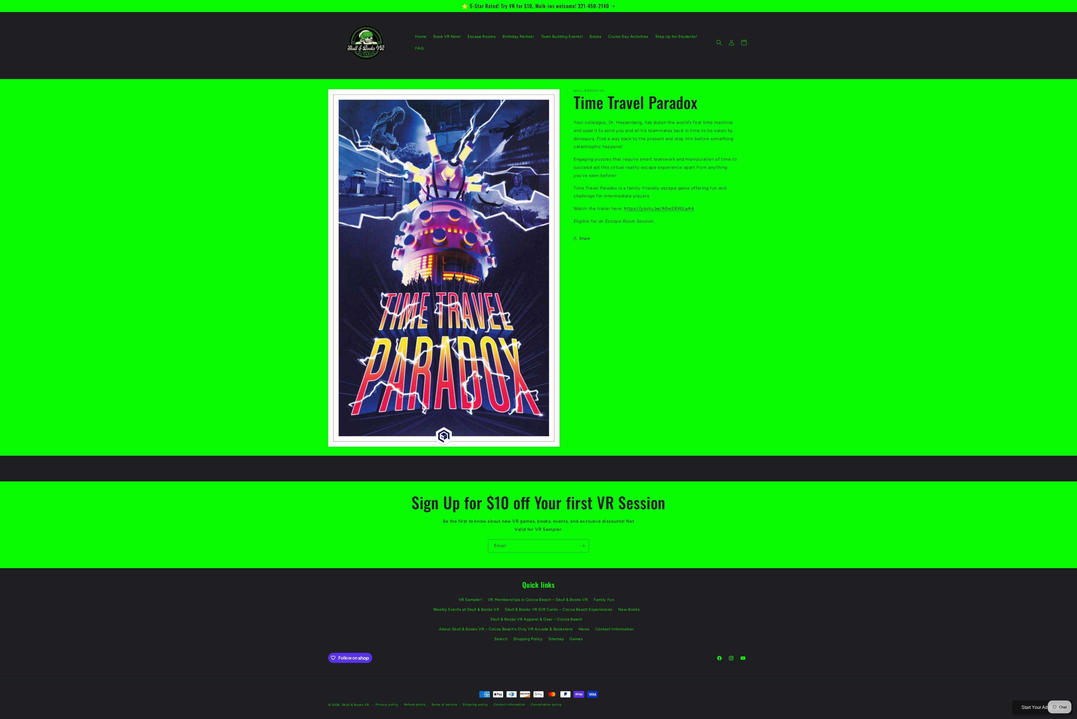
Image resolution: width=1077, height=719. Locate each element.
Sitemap (556, 639)
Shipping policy (475, 704)
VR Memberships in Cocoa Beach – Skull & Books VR (538, 599)
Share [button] (584, 238)
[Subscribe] (582, 545)
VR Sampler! (470, 599)
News (584, 629)
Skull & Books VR (355, 705)
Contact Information (614, 629)
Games (576, 639)
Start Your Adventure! (1042, 707)
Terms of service (444, 704)
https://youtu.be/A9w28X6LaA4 (659, 208)
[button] (719, 42)
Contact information (509, 704)
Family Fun (603, 599)
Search (501, 639)
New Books (629, 609)
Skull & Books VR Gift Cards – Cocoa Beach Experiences (559, 609)
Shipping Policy (528, 639)
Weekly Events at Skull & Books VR (466, 609)
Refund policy (415, 704)
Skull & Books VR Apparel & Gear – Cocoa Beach (536, 619)
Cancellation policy (546, 704)
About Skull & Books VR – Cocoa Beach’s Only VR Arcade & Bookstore (506, 629)
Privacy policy (387, 704)
